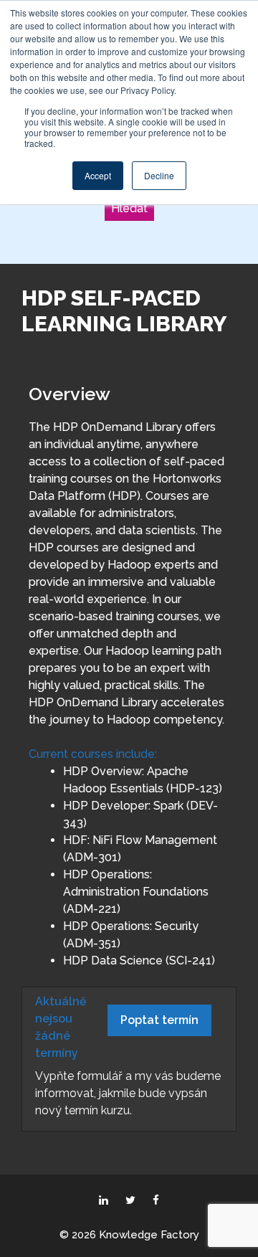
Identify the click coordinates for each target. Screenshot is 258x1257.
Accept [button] (98, 175)
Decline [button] (159, 175)
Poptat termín (159, 1020)
